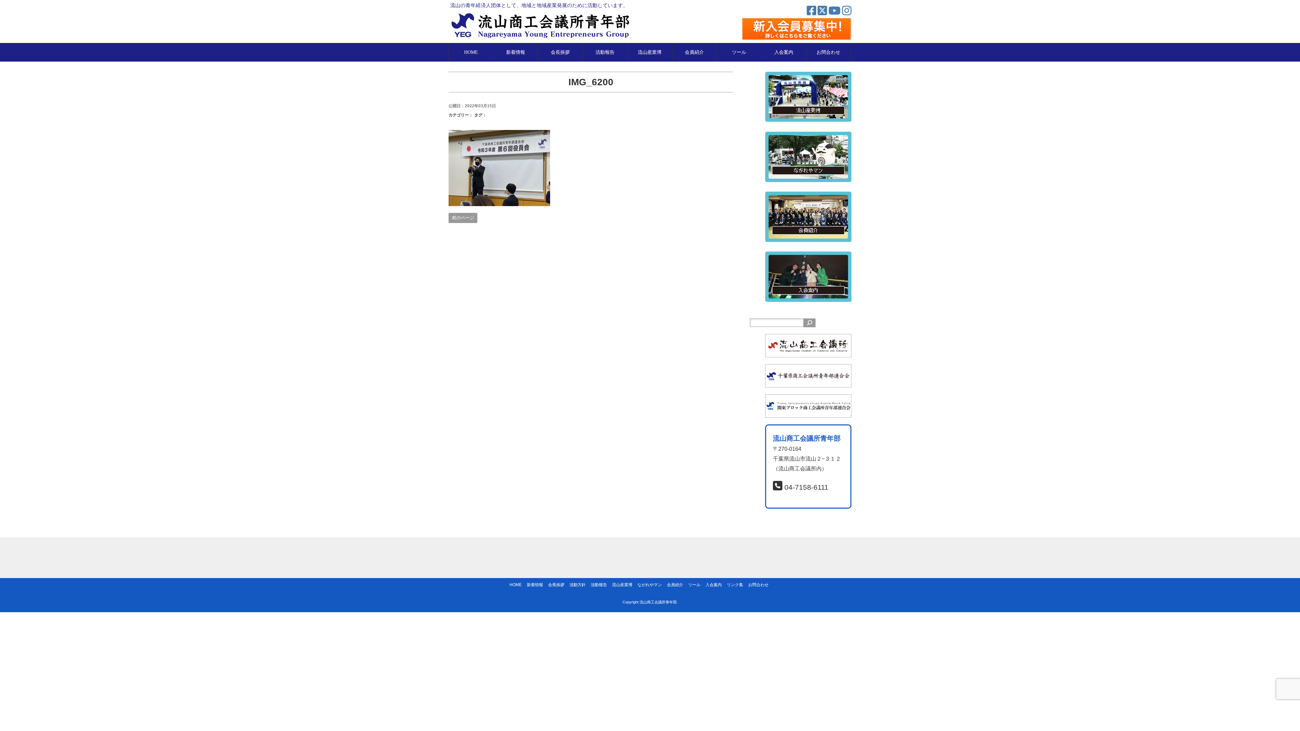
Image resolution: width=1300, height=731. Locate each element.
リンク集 (735, 584)
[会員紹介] (808, 196)
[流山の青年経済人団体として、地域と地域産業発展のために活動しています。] (542, 15)
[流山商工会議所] (808, 338)
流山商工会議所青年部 (658, 602)
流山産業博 (650, 52)
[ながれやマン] (808, 136)
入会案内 (783, 52)
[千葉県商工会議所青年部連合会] (808, 369)
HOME (471, 52)
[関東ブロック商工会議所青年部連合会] (808, 399)
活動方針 (577, 584)
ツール (739, 52)
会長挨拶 (560, 52)
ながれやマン (649, 584)
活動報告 (604, 52)
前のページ (463, 217)
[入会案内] (808, 256)
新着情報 (515, 52)
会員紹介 (694, 52)
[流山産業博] (808, 76)
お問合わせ (828, 52)
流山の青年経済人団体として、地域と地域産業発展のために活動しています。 (539, 5)
